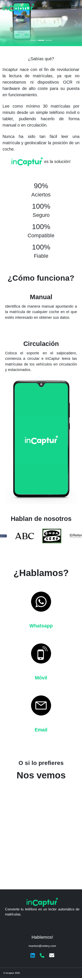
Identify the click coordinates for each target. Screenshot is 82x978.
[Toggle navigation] (73, 7)
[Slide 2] (41, 40)
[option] (13, 536)
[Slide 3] (48, 40)
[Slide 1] (33, 40)
